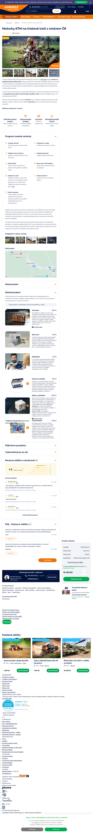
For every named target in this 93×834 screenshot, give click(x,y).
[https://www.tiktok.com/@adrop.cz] (28, 777)
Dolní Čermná (6, 598)
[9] (17, 361)
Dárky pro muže (19, 590)
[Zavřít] (90, 2)
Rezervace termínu (8, 726)
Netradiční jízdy (50, 590)
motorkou (44, 79)
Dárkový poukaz (7, 690)
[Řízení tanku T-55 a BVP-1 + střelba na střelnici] (76, 648)
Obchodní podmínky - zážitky (11, 732)
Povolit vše (55, 829)
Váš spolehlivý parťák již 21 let (52, 120)
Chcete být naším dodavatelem (12, 760)
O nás (4, 739)
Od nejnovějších (11, 478)
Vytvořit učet (7, 699)
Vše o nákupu (72, 7)
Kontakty (81, 7)
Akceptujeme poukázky (9, 728)
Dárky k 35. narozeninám (44, 588)
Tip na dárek (6, 745)
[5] (18, 326)
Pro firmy (5, 758)
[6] (19, 326)
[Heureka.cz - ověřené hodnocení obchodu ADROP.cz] (17, 711)
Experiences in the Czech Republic (12, 752)
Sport (9, 592)
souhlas (36, 823)
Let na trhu (38, 119)
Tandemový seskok (8, 677)
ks (85, 572)
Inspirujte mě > (81, 2)
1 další (24, 663)
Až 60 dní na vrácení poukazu (10, 120)
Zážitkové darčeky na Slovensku (12, 747)
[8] (14, 317)
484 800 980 (6, 771)
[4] (16, 326)
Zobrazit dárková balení (79, 595)
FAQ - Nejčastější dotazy (9, 724)
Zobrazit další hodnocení (30, 515)
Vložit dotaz (47, 560)
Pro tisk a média (7, 765)
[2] (13, 370)
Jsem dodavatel (7, 763)
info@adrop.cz (6, 773)
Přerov (12, 663)
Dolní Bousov (17, 663)
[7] (21, 326)
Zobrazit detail (23, 670)
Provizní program (7, 756)
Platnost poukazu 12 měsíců (25, 120)
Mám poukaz (60, 7)
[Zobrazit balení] (66, 594)
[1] (12, 326)
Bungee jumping (7, 681)
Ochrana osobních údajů (9, 743)
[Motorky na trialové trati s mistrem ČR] (31, 52)
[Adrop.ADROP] (3, 22)
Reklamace (5, 730)
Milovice (47, 665)
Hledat (56, 11)
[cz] (88, 6)
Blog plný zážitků (7, 750)
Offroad (4, 592)
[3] (15, 326)
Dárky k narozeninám (8, 590)
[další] (27, 317)
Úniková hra (6, 683)
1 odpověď (10, 538)
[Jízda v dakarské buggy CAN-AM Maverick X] (46, 647)
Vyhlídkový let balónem (9, 679)
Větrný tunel (6, 686)
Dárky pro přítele (29, 590)
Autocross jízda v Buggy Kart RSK (16, 660)
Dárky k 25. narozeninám (29, 588)
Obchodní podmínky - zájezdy (11, 734)
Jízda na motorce (40, 590)
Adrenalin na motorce (8, 588)
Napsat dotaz (52, 577)
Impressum (5, 767)
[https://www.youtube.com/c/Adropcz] (25, 777)
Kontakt (4, 741)
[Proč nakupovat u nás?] (10, 116)
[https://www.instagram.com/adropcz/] (23, 777)
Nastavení (32, 829)
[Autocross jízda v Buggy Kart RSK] (16, 647)
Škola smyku (6, 688)
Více (13, 186)
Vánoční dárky (16, 592)
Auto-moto (18, 588)
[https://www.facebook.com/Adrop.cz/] (20, 777)
